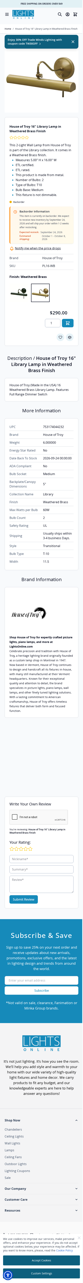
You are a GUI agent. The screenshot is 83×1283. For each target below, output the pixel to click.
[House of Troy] (41, 613)
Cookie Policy (64, 1250)
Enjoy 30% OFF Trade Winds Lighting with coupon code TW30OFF (35, 41)
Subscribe (41, 990)
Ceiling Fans (13, 1157)
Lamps (9, 1150)
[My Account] (67, 14)
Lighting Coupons (17, 1171)
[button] (41, 1120)
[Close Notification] (73, 41)
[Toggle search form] (60, 14)
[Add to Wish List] (60, 337)
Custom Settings (41, 1273)
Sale (8, 1178)
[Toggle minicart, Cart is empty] (75, 14)
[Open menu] (7, 14)
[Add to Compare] (70, 337)
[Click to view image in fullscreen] (41, 76)
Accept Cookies (41, 1260)
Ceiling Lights (14, 1136)
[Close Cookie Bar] (79, 1238)
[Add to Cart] (68, 323)
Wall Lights (12, 1143)
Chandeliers (13, 1129)
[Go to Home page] (23, 14)
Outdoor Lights (16, 1164)
